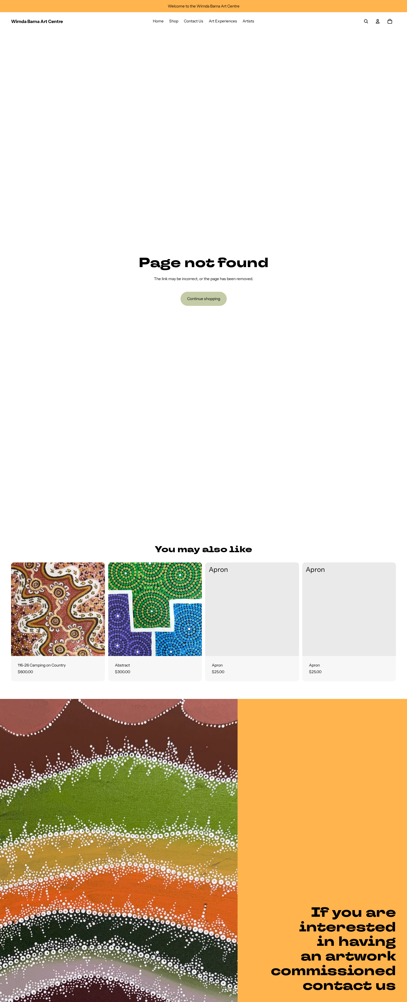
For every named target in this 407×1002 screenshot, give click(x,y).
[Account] (378, 21)
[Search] (366, 21)
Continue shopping (203, 298)
